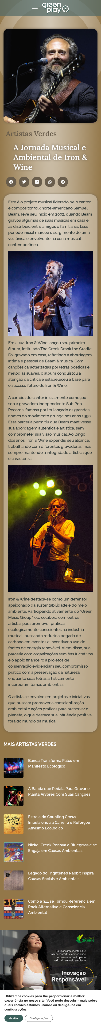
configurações (15, 1009)
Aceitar (13, 1018)
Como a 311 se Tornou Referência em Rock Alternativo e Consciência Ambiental (61, 907)
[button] (11, 182)
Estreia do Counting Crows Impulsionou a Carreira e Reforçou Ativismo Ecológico (59, 822)
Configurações (39, 1018)
